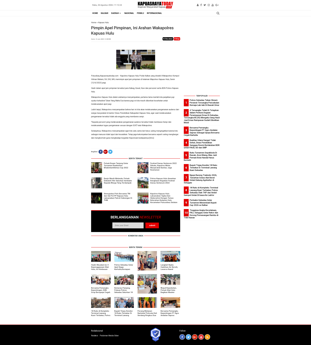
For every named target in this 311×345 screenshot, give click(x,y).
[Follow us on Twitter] (188, 337)
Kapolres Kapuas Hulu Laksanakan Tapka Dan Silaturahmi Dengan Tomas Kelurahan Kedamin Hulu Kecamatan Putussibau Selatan (163, 198)
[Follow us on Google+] (195, 337)
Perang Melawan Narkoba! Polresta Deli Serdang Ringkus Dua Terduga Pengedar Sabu (147, 315)
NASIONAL (129, 13)
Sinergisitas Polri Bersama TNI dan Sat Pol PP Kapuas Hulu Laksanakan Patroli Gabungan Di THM (118, 197)
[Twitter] (110, 152)
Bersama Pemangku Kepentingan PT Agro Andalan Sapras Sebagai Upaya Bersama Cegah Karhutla (170, 316)
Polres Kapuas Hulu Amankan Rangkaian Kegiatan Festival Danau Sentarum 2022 (163, 180)
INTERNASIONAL (154, 13)
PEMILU (140, 13)
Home (93, 22)
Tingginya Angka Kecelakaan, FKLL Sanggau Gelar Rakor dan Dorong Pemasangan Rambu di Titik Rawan (201, 214)
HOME (95, 13)
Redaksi (94, 335)
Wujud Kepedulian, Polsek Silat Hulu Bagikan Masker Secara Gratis (169, 291)
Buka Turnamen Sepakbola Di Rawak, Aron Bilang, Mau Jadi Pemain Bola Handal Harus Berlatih (200, 156)
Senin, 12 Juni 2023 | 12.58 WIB (101, 39)
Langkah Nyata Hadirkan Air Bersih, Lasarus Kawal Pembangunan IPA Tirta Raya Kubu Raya (170, 269)
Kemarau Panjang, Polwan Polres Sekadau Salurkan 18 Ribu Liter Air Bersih (123, 291)
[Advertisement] (202, 57)
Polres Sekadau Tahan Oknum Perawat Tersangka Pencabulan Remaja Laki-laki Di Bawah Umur (204, 102)
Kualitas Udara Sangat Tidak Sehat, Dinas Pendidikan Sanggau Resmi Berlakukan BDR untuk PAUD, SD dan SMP (202, 144)
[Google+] (105, 152)
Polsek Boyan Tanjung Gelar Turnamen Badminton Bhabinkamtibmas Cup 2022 (116, 165)
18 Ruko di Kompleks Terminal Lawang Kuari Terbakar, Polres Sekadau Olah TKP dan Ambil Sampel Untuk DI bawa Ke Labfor (201, 191)
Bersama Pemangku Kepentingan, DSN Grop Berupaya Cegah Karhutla (100, 291)
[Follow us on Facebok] (182, 337)
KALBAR (104, 13)
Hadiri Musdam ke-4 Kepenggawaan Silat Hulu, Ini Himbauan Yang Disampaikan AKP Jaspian (100, 269)
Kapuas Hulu (103, 22)
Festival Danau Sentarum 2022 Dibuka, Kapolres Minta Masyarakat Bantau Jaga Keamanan (163, 166)
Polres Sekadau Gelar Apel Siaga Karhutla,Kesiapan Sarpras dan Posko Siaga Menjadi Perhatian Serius (123, 270)
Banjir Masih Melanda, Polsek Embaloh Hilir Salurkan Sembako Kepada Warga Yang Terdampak (118, 180)
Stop (177, 39)
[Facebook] (101, 152)
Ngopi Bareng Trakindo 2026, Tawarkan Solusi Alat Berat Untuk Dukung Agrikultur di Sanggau (200, 179)
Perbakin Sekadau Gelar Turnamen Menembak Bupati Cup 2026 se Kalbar (203, 202)
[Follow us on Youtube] (201, 337)
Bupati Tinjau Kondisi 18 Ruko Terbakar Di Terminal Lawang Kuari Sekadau (123, 314)
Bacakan (169, 39)
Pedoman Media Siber (109, 335)
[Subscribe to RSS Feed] (207, 337)
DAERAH (115, 13)
